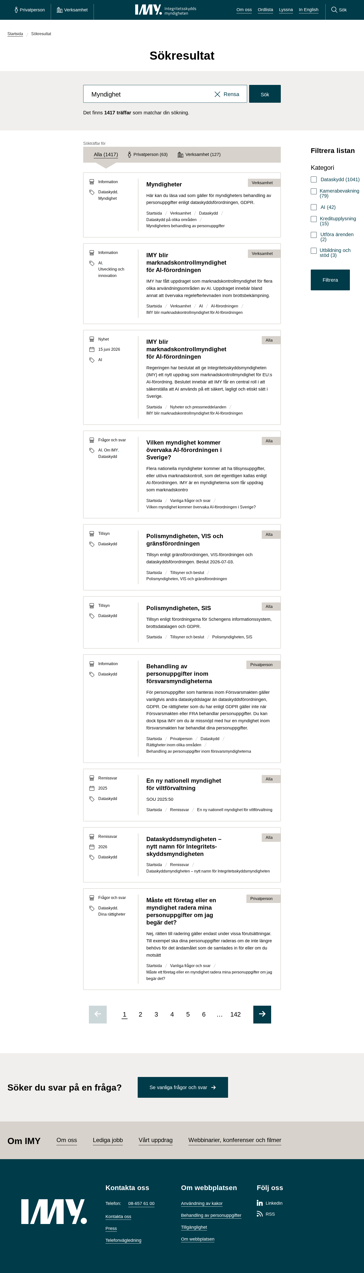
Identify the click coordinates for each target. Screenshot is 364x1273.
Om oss (244, 9)
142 (235, 1014)
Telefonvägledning (123, 1240)
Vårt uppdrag (156, 1140)
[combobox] (165, 94)
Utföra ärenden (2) (337, 237)
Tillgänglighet (194, 1227)
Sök (265, 94)
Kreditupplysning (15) (338, 221)
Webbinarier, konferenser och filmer (234, 1140)
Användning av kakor (202, 1203)
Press (111, 1228)
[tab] (106, 155)
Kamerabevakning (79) (339, 193)
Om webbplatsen (197, 1239)
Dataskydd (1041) (340, 179)
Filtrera (330, 280)
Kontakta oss (118, 1216)
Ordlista (265, 9)
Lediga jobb (108, 1140)
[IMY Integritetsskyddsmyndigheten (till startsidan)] (165, 10)
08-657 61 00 (141, 1203)
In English (308, 9)
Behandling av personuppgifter (211, 1215)
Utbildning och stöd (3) (335, 253)
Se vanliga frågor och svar (178, 1087)
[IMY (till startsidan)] (56, 1211)
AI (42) (328, 207)
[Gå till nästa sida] (262, 1014)
